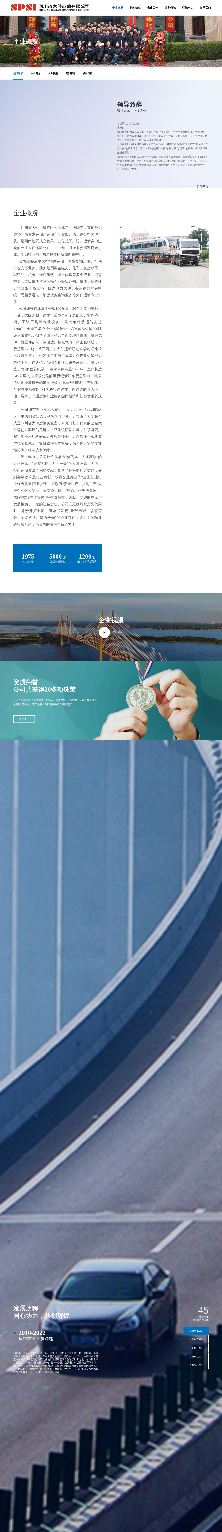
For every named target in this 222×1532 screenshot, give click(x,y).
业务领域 (170, 7)
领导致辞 (18, 73)
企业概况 (117, 7)
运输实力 (187, 7)
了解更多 (22, 718)
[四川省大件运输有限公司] (50, 8)
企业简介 (35, 73)
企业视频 (53, 73)
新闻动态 (135, 7)
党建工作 (152, 7)
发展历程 (87, 73)
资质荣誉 (70, 73)
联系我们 (205, 7)
